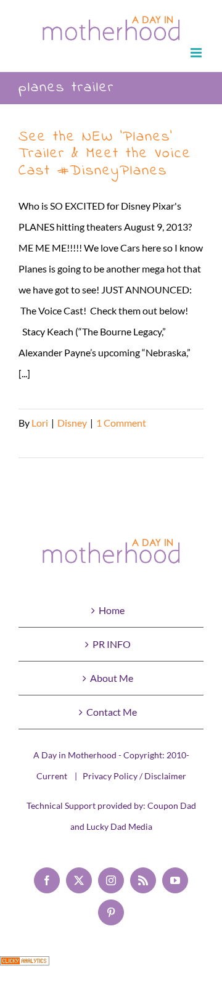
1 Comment (121, 422)
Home (112, 610)
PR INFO (111, 644)
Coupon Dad (171, 805)
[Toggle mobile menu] (197, 52)
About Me (111, 678)
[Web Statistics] (24, 966)
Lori (39, 422)
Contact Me (111, 712)
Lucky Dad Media (119, 826)
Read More (41, 443)
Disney (72, 422)
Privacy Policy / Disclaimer (134, 776)
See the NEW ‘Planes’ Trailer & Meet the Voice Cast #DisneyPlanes (104, 154)
